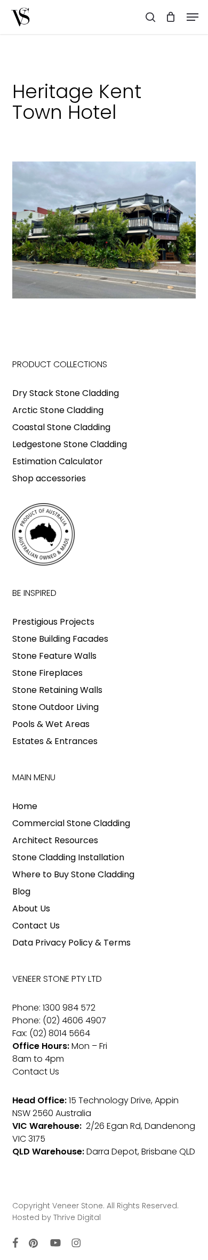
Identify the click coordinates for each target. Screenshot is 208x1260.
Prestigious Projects (53, 622)
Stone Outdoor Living (55, 707)
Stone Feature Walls (54, 656)
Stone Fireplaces (47, 673)
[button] (192, 17)
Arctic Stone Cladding (57, 410)
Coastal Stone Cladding (61, 427)
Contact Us (36, 925)
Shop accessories (49, 478)
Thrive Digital (77, 1217)
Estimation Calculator (57, 461)
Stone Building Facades (60, 639)
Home (24, 806)
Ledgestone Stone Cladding (69, 444)
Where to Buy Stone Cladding (73, 874)
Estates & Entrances (55, 741)
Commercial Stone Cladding (71, 823)
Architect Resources (55, 840)
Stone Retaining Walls (57, 690)
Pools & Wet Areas (51, 724)
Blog (21, 891)
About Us (31, 908)
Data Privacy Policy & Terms (71, 942)
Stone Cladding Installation (68, 857)
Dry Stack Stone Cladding (65, 393)
